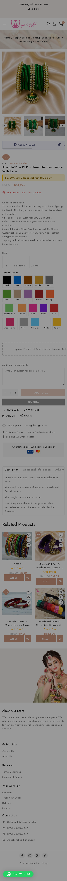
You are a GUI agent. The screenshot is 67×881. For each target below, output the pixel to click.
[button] (18, 874)
